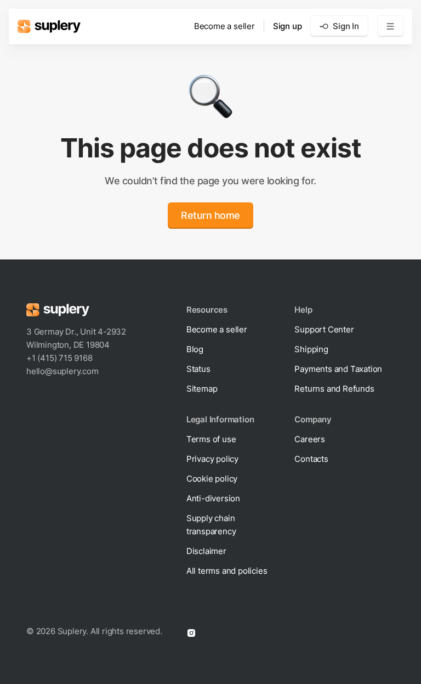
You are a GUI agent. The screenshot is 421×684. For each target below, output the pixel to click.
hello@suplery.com (62, 371)
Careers (309, 439)
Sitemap (202, 388)
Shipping (311, 349)
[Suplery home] (49, 26)
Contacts (311, 459)
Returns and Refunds (334, 388)
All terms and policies (227, 571)
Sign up (287, 26)
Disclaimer (206, 551)
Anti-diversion (213, 498)
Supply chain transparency (211, 524)
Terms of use (211, 439)
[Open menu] (390, 26)
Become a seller (224, 26)
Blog (194, 349)
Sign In (346, 26)
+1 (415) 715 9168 (59, 358)
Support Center (324, 329)
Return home (210, 215)
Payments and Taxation (338, 369)
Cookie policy (211, 478)
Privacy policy (212, 459)
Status (198, 369)
